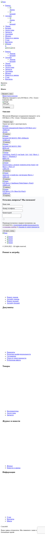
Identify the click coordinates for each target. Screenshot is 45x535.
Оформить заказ (7, 94)
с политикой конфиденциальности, (26, 225)
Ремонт (8, 5)
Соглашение (11, 356)
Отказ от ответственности (16, 358)
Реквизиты (11, 352)
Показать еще (8, 122)
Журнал (8, 36)
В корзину (6, 107)
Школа (9, 521)
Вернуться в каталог (10, 96)
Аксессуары (9, 30)
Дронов (12, 53)
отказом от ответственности (28, 227)
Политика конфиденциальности (19, 354)
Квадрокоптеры (13, 411)
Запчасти (8, 32)
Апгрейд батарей (13, 303)
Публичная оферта (14, 360)
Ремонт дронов (12, 297)
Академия (9, 34)
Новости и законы (12, 38)
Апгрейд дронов (13, 299)
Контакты (9, 42)
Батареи (8, 28)
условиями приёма (9, 227)
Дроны (12, 10)
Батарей (13, 14)
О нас (7, 40)
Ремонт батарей (13, 301)
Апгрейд (8, 16)
